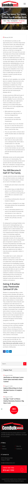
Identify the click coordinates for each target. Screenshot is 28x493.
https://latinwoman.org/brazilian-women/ (13, 343)
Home (4, 21)
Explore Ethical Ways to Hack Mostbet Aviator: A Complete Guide (12, 390)
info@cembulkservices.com (8, 463)
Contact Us (19, 448)
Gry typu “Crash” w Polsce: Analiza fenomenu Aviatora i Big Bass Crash (13, 401)
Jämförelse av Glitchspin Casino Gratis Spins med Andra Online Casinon (13, 379)
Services (4, 448)
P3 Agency (21, 481)
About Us (18, 446)
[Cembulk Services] (10, 3)
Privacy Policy (7, 481)
